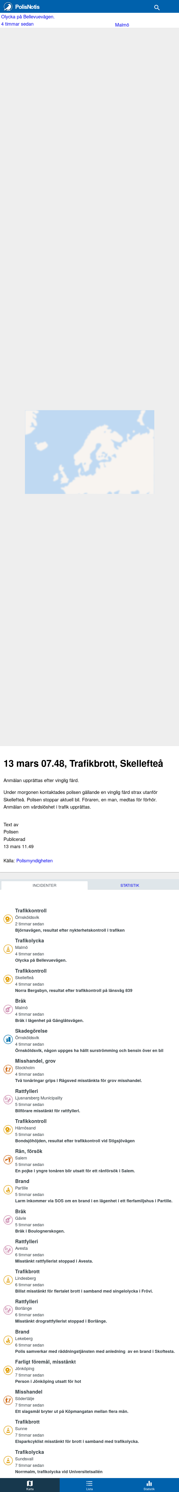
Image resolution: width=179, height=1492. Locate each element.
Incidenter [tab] (44, 885)
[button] (95, 920)
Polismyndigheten (34, 860)
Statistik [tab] (129, 885)
